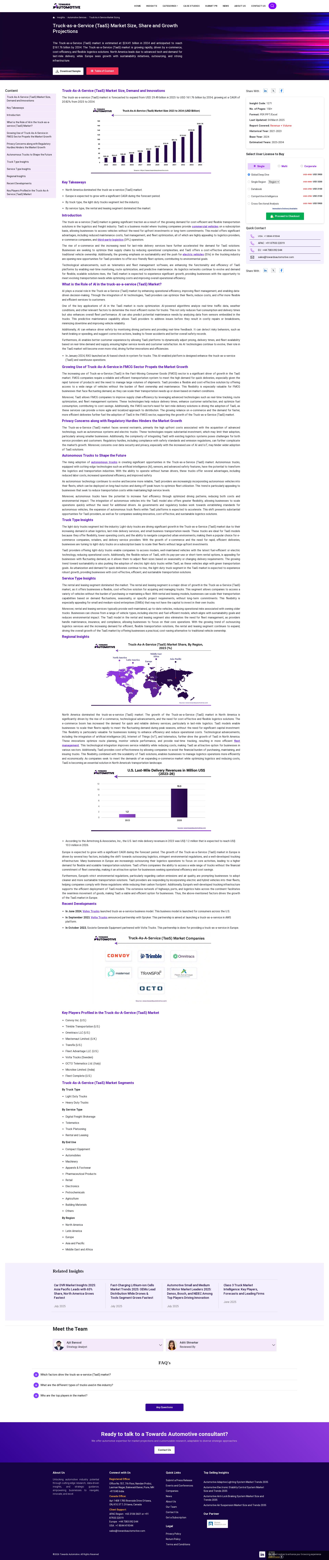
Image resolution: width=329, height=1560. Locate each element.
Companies (172, 1491)
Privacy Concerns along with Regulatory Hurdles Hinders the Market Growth (28, 145)
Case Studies (191, 6)
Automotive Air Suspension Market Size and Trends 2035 (235, 1505)
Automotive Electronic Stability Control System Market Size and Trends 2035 (234, 1489)
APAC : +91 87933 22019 (271, 243)
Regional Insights (16, 176)
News (226, 6)
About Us (240, 6)
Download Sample (70, 71)
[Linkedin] (265, 91)
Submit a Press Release (179, 1480)
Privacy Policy (173, 1533)
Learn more (274, 1557)
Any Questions (164, 1407)
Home (137, 6)
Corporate (310, 166)
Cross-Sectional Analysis (265, 203)
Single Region (258, 181)
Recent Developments (19, 183)
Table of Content (104, 71)
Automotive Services (77, 17)
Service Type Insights (19, 169)
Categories (169, 6)
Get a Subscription (176, 1517)
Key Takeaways (15, 107)
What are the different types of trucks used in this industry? (76, 1385)
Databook (256, 189)
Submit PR (211, 6)
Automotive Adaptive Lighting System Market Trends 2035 (236, 1482)
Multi (284, 166)
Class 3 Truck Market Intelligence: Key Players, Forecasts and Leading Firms (244, 1289)
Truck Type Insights (18, 161)
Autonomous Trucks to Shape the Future (29, 154)
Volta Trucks (99, 917)
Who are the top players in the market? (63, 1395)
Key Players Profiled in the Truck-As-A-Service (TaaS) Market (28, 192)
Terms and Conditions (178, 1544)
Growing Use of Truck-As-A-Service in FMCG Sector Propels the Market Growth (29, 135)
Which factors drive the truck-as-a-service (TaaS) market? (75, 1374)
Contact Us (258, 6)
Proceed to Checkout (287, 216)
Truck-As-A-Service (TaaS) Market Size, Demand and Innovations (29, 99)
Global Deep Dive (260, 174)
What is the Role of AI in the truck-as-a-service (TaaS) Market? (28, 124)
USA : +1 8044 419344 (269, 236)
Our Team (171, 1506)
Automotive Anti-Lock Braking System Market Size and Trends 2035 (234, 1498)
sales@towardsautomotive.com (276, 257)
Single (260, 166)
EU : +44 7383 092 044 (270, 250)
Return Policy (173, 1539)
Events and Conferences (179, 1485)
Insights (151, 6)
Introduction (13, 115)
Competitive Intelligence (264, 196)
